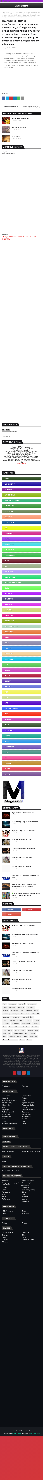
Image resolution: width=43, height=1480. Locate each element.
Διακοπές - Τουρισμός (28, 1109)
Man (6, 714)
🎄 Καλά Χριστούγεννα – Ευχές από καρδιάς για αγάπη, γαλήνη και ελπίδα (26, 894)
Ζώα (6, 528)
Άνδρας (4, 1223)
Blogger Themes (16, 1433)
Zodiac (7, 774)
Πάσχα (7, 588)
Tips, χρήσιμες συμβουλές (10, 1100)
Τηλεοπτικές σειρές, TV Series (31, 1151)
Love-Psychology (11, 708)
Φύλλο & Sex (6, 1105)
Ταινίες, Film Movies (8, 1151)
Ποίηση (4, 1190)
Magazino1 (6, 48)
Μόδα (7, 560)
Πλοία (4, 1213)
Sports (7, 736)
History (8, 681)
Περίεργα (8, 593)
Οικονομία (9, 571)
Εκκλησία (8, 517)
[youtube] (11, 914)
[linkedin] (28, 1073)
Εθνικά (24, 1235)
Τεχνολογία (25, 1112)
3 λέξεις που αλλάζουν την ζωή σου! (23, 848)
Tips (6, 752)
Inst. (6, 692)
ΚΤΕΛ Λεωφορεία (7, 1211)
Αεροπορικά (25, 1213)
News (7, 725)
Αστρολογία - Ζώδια (28, 1105)
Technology (9, 747)
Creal (7, 643)
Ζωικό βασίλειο (26, 1116)
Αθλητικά (5, 1242)
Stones (7, 741)
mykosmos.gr (21, 463)
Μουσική (4, 1194)
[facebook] (11, 909)
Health (7, 675)
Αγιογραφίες (6, 239)
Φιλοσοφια (9, 615)
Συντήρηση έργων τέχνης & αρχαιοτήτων (10, 1183)
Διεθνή (4, 1237)
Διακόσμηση (9, 506)
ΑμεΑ (7, 478)
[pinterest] (31, 909)
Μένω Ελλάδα (10, 555)
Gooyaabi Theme (35, 1433)
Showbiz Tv (5, 1121)
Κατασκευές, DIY (27, 1183)
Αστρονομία (9, 489)
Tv (5, 758)
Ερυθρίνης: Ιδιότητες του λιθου (22, 857)
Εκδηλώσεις (9, 511)
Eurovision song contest (9, 1123)
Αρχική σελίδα (6, 12)
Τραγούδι (25, 1197)
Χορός (4, 1197)
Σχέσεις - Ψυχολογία (28, 1103)
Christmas (9, 632)
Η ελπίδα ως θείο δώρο (19, 127)
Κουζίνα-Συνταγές (7, 1103)
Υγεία (3, 1107)
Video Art (8, 763)
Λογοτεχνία (9, 550)
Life (12, 12)
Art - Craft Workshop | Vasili (10, 1171)
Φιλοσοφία (5, 1098)
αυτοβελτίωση (10, 495)
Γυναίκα (24, 1223)
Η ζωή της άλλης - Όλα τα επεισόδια (23, 830)
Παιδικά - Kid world (8, 1112)
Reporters (9, 730)
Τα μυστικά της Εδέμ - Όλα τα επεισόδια (25, 822)
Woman (7, 768)
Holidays (8, 686)
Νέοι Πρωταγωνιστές (28, 1190)
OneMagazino (21, 6)
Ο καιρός (5, 1239)
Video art (24, 1199)
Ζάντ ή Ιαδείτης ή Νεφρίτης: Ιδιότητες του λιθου (25, 876)
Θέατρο (24, 1192)
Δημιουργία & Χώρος (12, 500)
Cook (7, 637)
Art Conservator (11, 626)
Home (15, 1430)
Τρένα (24, 1211)
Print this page (6, 1141)
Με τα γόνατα (16, 136)
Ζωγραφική (9, 533)
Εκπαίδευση (9, 522)
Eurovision (9, 659)
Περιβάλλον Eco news (28, 1239)
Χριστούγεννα (6, 1114)
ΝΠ (6, 566)
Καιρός (7, 539)
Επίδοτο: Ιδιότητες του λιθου (21, 866)
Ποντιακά (8, 604)
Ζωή (23, 1100)
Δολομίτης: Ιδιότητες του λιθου (22, 839)
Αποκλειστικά (10, 484)
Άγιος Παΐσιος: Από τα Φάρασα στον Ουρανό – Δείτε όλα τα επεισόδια (24, 885)
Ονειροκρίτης (10, 577)
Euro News (9, 654)
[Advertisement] (21, 217)
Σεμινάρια (8, 610)
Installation (25, 1201)
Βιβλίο (24, 1194)
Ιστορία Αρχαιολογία (28, 1180)
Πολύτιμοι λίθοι (26, 1096)
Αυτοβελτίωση (26, 1114)
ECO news (8, 648)
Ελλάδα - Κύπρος (7, 1233)
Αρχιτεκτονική (6, 1192)
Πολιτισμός (9, 599)
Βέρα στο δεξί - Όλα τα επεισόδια (23, 813)
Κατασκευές (9, 544)
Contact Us (27, 1430)
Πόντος (24, 1237)
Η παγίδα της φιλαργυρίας (20, 118)
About (20, 1430)
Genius (7, 670)
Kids (6, 697)
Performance (6, 1199)
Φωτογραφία (9, 621)
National (8, 719)
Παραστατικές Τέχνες (13, 582)
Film (6, 664)
